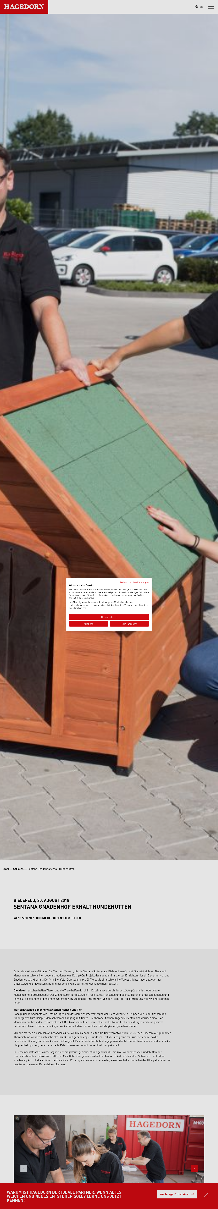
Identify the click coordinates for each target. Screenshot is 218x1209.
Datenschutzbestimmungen (134, 582)
